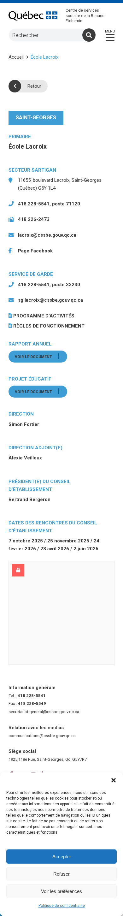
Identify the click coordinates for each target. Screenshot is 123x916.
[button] (113, 780)
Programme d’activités (43, 316)
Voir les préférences (61, 891)
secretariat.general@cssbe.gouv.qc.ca (44, 711)
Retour (34, 86)
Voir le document (41, 357)
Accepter (61, 856)
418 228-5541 (32, 695)
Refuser (61, 874)
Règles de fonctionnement (49, 326)
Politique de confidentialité (61, 905)
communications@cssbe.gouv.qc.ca (42, 735)
